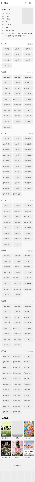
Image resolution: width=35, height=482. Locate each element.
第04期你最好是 (7, 160)
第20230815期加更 (28, 395)
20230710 (28, 82)
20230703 (7, 82)
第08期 (17, 60)
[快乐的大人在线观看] (27, 16)
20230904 (28, 121)
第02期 (17, 49)
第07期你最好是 (7, 177)
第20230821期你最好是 (7, 401)
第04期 (7, 54)
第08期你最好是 (7, 183)
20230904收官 (7, 127)
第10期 (7, 65)
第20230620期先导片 (7, 356)
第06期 (28, 54)
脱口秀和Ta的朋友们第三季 (10, 438)
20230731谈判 (17, 99)
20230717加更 (28, 88)
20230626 (17, 77)
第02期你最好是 (7, 149)
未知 (7, 27)
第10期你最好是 (7, 194)
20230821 (7, 116)
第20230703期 (17, 362)
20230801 (28, 99)
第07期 (7, 60)
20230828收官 (7, 121)
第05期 (17, 54)
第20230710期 (17, 367)
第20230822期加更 (28, 401)
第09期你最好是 (7, 188)
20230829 (17, 121)
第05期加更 (28, 160)
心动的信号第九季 (18, 457)
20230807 (7, 105)
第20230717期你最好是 (7, 373)
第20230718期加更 (28, 373)
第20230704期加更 (28, 362)
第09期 (28, 60)
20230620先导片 (7, 77)
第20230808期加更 (28, 389)
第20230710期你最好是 (7, 367)
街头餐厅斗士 (6, 457)
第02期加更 (28, 144)
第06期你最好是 (7, 172)
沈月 (7, 30)
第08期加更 (28, 177)
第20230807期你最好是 (7, 389)
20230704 (17, 82)
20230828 (28, 116)
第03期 (28, 49)
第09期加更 (28, 183)
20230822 (17, 116)
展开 (24, 36)
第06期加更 (28, 166)
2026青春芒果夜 (29, 457)
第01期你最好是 (7, 144)
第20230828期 (17, 406)
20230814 (7, 110)
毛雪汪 (17, 438)
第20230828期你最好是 (7, 406)
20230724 (17, 93)
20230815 (28, 110)
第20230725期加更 (28, 378)
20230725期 (28, 93)
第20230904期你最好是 (7, 412)
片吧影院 (4, 3)
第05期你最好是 (7, 166)
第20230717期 (17, 373)
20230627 (28, 77)
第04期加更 (28, 155)
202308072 (17, 105)
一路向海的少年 (29, 438)
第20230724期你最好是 (7, 378)
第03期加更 (28, 149)
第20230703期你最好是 (7, 362)
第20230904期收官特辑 (17, 412)
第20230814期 (17, 395)
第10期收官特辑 (17, 194)
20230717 (17, 88)
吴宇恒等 (11, 30)
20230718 (7, 93)
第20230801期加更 (28, 384)
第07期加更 (28, 172)
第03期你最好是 (7, 155)
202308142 (17, 110)
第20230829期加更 (28, 406)
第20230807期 (17, 389)
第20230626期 (17, 356)
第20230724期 (17, 378)
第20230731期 (17, 384)
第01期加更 (28, 138)
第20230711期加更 (28, 367)
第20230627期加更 (28, 356)
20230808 (28, 105)
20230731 (7, 99)
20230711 (7, 88)
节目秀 (8, 19)
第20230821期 (17, 401)
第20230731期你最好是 (7, 384)
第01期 (7, 49)
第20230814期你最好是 (7, 395)
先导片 (7, 138)
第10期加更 (28, 188)
